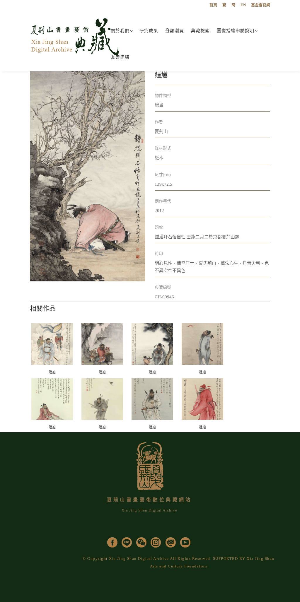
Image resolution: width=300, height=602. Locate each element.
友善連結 (120, 57)
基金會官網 (260, 5)
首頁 (213, 5)
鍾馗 (52, 372)
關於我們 (120, 30)
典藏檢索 (200, 30)
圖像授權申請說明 (235, 30)
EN (243, 5)
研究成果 (148, 30)
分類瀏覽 (174, 30)
